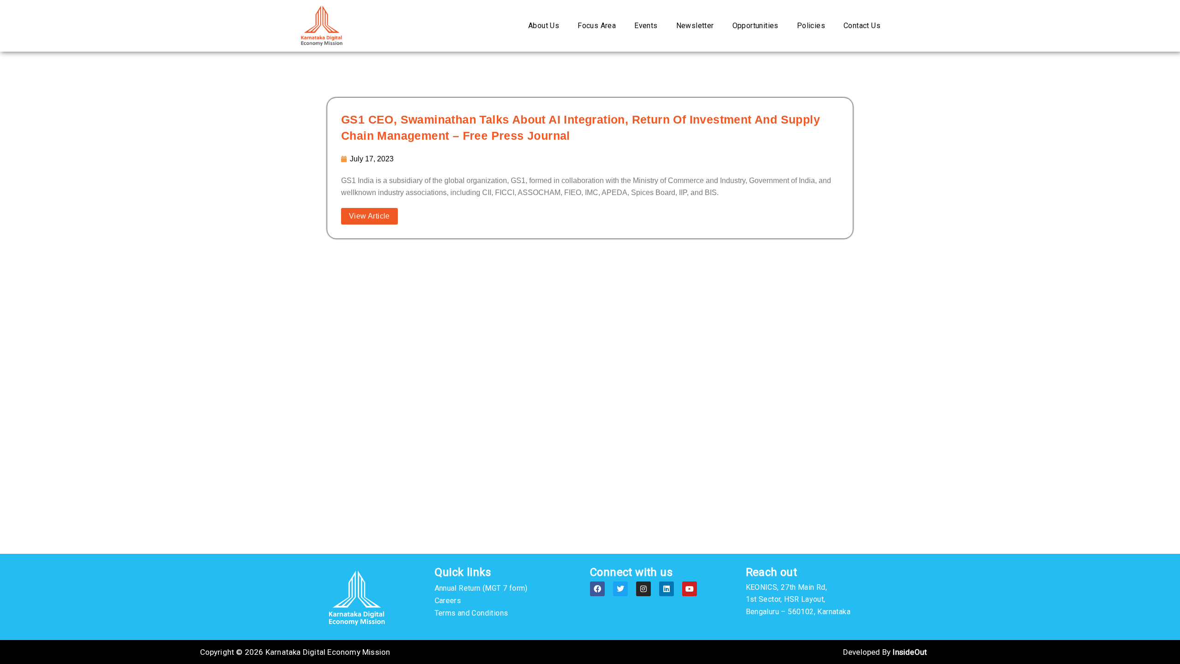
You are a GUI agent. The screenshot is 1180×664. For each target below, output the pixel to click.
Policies (811, 25)
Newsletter (695, 25)
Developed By (885, 652)
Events (645, 25)
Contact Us (862, 25)
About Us (543, 25)
